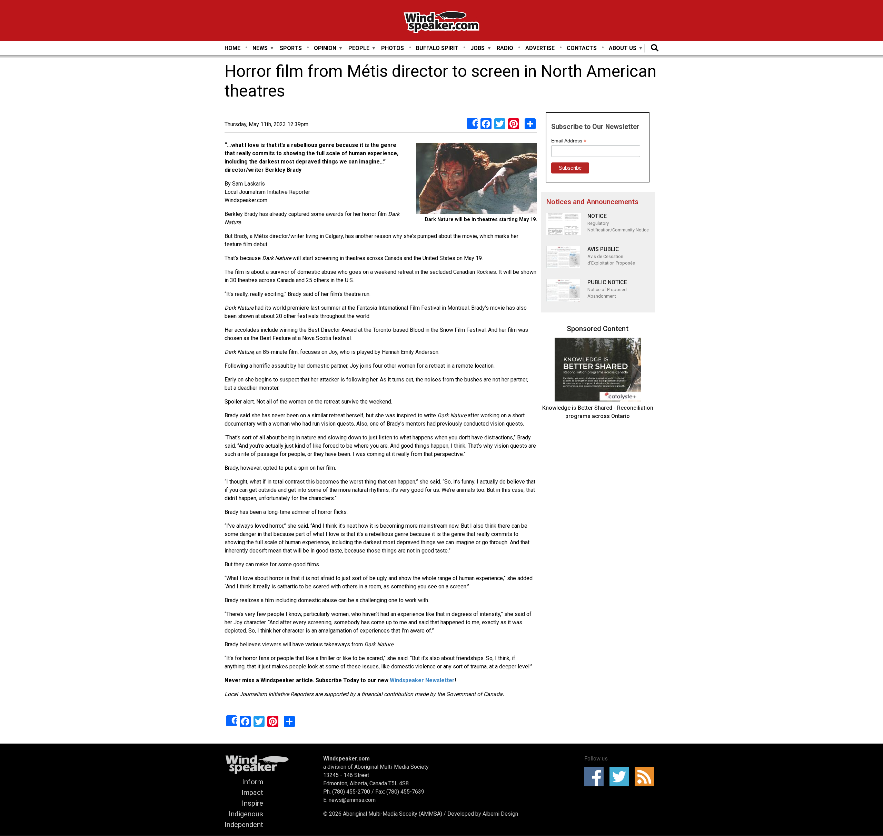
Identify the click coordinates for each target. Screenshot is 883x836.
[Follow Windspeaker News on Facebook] (596, 777)
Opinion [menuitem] (325, 48)
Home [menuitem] (232, 48)
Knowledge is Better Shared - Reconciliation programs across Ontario (597, 412)
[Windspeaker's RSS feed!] (646, 777)
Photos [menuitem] (392, 48)
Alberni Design (500, 813)
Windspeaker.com (346, 758)
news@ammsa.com (352, 800)
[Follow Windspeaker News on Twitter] (621, 777)
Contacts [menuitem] (582, 48)
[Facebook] (486, 124)
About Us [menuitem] (622, 48)
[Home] (441, 23)
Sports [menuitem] (291, 48)
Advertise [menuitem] (540, 48)
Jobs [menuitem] (477, 48)
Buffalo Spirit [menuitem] (437, 48)
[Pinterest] (513, 124)
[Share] (472, 123)
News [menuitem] (260, 48)
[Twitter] (500, 124)
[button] (476, 180)
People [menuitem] (358, 48)
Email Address (568, 141)
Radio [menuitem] (505, 48)
